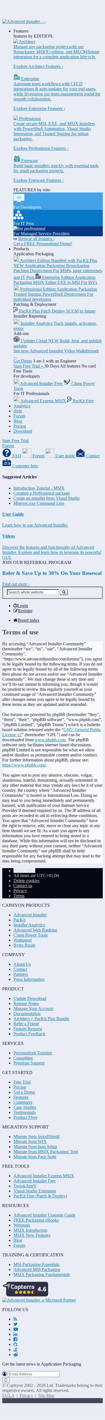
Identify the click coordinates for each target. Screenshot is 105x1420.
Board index (24, 870)
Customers (22, 1102)
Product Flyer (25, 1117)
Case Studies (24, 1107)
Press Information (29, 979)
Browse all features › (36, 238)
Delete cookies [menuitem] (26, 880)
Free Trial (22, 1082)
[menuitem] (20, 605)
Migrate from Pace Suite (34, 1156)
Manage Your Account (33, 1008)
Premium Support (29, 1063)
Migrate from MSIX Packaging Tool (45, 1151)
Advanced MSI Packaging (36, 1269)
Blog (17, 421)
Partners (20, 974)
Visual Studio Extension (34, 1191)
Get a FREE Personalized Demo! (42, 243)
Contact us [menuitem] (22, 885)
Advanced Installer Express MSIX (43, 1175)
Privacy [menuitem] (20, 890)
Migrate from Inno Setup (35, 1146)
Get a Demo (24, 1092)
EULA (8, 1395)
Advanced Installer (30, 914)
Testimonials (24, 1112)
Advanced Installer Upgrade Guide (44, 1215)
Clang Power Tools (30, 935)
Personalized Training (32, 1052)
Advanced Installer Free (34, 1180)
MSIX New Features (31, 1235)
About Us (22, 964)
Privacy (26, 1395)
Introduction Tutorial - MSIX (39, 488)
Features (20, 31)
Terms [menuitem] (18, 895)
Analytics (21, 405)
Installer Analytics (29, 925)
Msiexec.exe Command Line (38, 503)
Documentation (27, 1013)
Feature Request (27, 1028)
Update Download (29, 998)
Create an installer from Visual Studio (46, 498)
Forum (19, 416)
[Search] (64, 592)
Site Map (46, 1395)
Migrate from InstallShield (36, 1136)
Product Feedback (29, 1033)
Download (22, 431)
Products (21, 248)
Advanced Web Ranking (35, 930)
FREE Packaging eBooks (36, 1220)
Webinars (21, 1225)
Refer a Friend (26, 1023)
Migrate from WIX (30, 1141)
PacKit (19, 919)
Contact (20, 969)
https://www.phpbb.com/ (24, 765)
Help (17, 411)
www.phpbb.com (50, 739)
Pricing (19, 426)
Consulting (23, 1058)
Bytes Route (24, 945)
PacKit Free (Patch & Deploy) (40, 1196)
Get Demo (22, 361)
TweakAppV (25, 1185)
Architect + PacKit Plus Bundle (41, 1018)
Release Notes (26, 1003)
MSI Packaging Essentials (36, 1264)
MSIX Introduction (30, 1230)
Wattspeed (22, 940)
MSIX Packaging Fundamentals (41, 1274)
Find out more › (16, 584)
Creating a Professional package (41, 493)
